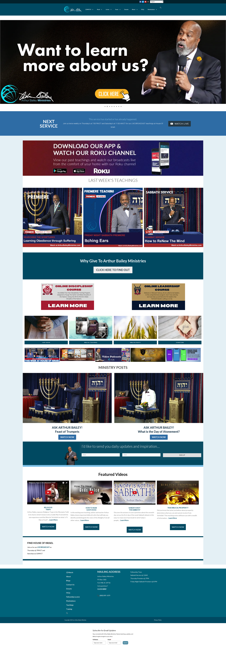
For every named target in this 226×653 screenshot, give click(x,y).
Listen (107, 9)
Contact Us (70, 590)
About (133, 9)
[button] (89, 9)
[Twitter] (143, 2)
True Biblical (173, 513)
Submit (125, 648)
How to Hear (91, 514)
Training (69, 615)
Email (109, 645)
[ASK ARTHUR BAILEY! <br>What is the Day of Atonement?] (158, 404)
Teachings (70, 611)
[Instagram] (148, 2)
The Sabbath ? (134, 516)
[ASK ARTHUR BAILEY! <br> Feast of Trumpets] (67, 404)
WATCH (89, 9)
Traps (48, 515)
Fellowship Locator (73, 603)
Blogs (68, 586)
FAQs (142, 9)
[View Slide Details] (77, 360)
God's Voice (91, 516)
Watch (70, 578)
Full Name (95, 645)
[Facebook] (140, 2)
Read (98, 9)
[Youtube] (145, 2)
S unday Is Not (135, 514)
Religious (48, 513)
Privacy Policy (158, 626)
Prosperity (183, 513)
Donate (126, 9)
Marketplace (151, 9)
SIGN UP (182, 461)
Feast (116, 9)
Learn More (53, 526)
